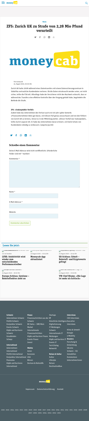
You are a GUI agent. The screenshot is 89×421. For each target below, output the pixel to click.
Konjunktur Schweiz (14, 324)
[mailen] (53, 37)
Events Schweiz (13, 327)
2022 (21, 410)
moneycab (19, 82)
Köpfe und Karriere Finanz (37, 336)
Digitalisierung (55, 324)
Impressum (30, 389)
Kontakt (60, 389)
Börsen (30, 360)
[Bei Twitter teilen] (35, 37)
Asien (29, 351)
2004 (44, 413)
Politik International (15, 354)
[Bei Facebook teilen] (40, 37)
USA (29, 357)
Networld (52, 348)
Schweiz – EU (72, 351)
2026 (3, 410)
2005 (40, 413)
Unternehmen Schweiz (15, 318)
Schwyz (9, 339)
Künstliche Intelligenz (58, 321)
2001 (59, 413)
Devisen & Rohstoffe (35, 363)
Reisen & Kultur (55, 354)
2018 (39, 410)
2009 (80, 410)
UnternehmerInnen (74, 360)
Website (12, 212)
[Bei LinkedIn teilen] (49, 37)
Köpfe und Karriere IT (57, 339)
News (44, 22)
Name (12, 192)
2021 (25, 410)
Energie (70, 333)
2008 (85, 410)
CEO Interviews (73, 318)
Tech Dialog (54, 345)
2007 (30, 413)
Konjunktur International (16, 357)
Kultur (51, 357)
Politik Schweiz (13, 321)
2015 (53, 410)
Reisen (52, 363)
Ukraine (70, 348)
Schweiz (10, 315)
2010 (75, 410)
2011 (71, 410)
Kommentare (72, 357)
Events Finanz (32, 339)
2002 (54, 413)
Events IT (53, 342)
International (12, 345)
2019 (35, 410)
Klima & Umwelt (73, 330)
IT (50, 318)
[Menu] (3, 3)
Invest (29, 342)
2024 (12, 410)
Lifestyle (52, 360)
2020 (30, 410)
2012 (66, 410)
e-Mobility (71, 336)
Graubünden (11, 336)
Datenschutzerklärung (46, 389)
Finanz (29, 315)
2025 (7, 410)
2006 (35, 413)
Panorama (11, 360)
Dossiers (70, 339)
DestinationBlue (55, 366)
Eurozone (31, 354)
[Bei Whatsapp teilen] (44, 37)
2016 (48, 410)
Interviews (71, 315)
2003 (49, 413)
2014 (57, 410)
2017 (44, 410)
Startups (52, 315)
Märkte (30, 348)
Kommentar (14, 159)
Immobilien (71, 354)
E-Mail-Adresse (15, 202)
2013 (62, 410)
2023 (16, 410)
